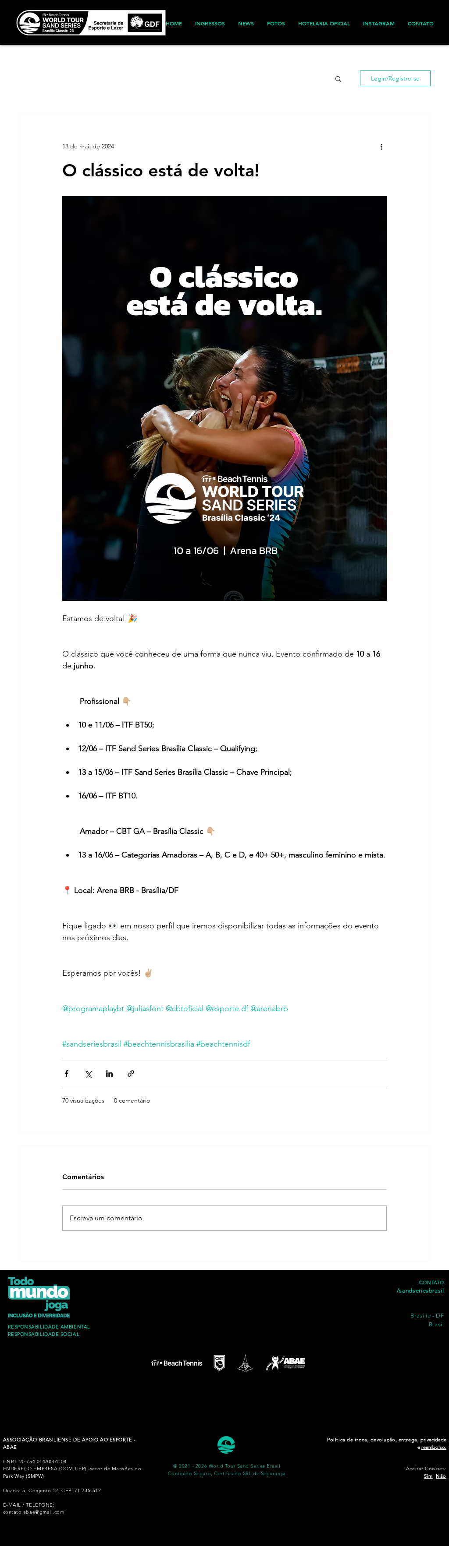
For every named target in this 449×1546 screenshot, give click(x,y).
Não (441, 1476)
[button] (338, 78)
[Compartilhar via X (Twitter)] (88, 1073)
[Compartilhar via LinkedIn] (109, 1073)
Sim (428, 1476)
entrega (408, 1440)
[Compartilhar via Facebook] (66, 1073)
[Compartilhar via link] (131, 1073)
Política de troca (347, 1440)
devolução (383, 1440)
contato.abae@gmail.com (33, 1512)
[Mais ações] (381, 146)
